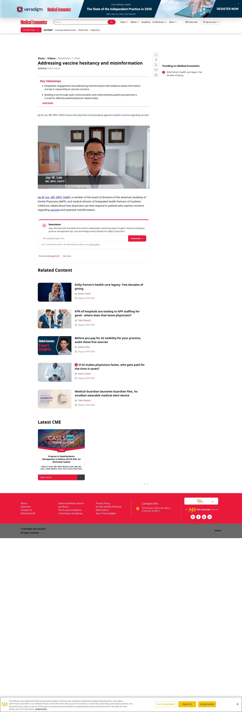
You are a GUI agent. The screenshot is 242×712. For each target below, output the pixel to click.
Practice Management (49, 256)
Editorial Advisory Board (71, 503)
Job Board (63, 506)
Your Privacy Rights (106, 513)
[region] (121, 704)
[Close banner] (238, 4)
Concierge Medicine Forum (65, 30)
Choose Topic (29, 30)
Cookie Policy (41, 709)
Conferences (158, 22)
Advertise (26, 506)
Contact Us (26, 510)
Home (218, 530)
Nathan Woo (84, 347)
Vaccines (67, 256)
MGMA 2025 (83, 30)
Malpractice (95, 30)
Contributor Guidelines (70, 513)
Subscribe (135, 238)
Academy (146, 22)
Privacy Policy (103, 503)
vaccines (55, 209)
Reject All (187, 704)
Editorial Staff (28, 513)
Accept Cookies (207, 704)
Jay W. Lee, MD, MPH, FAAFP (54, 197)
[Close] (237, 704)
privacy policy (94, 244)
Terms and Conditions (70, 510)
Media (134, 22)
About (24, 503)
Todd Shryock (84, 320)
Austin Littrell (84, 293)
